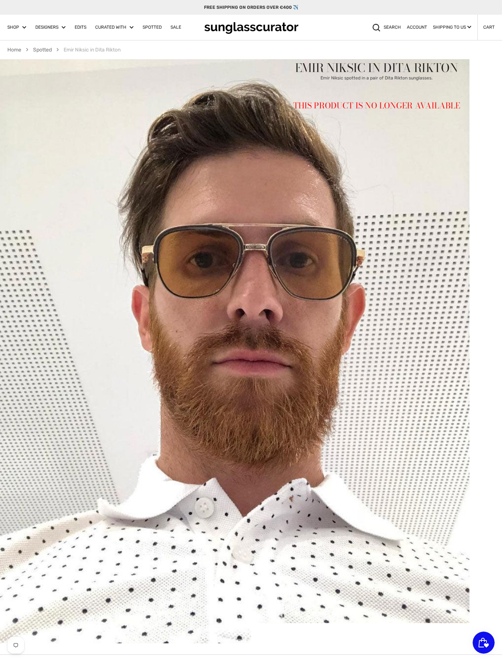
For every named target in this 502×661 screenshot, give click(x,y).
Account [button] (417, 27)
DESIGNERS (46, 27)
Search (392, 27)
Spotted (42, 50)
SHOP (13, 27)
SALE (176, 27)
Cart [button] (489, 27)
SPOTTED (152, 27)
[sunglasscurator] (251, 27)
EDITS (80, 27)
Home (14, 50)
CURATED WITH (110, 27)
